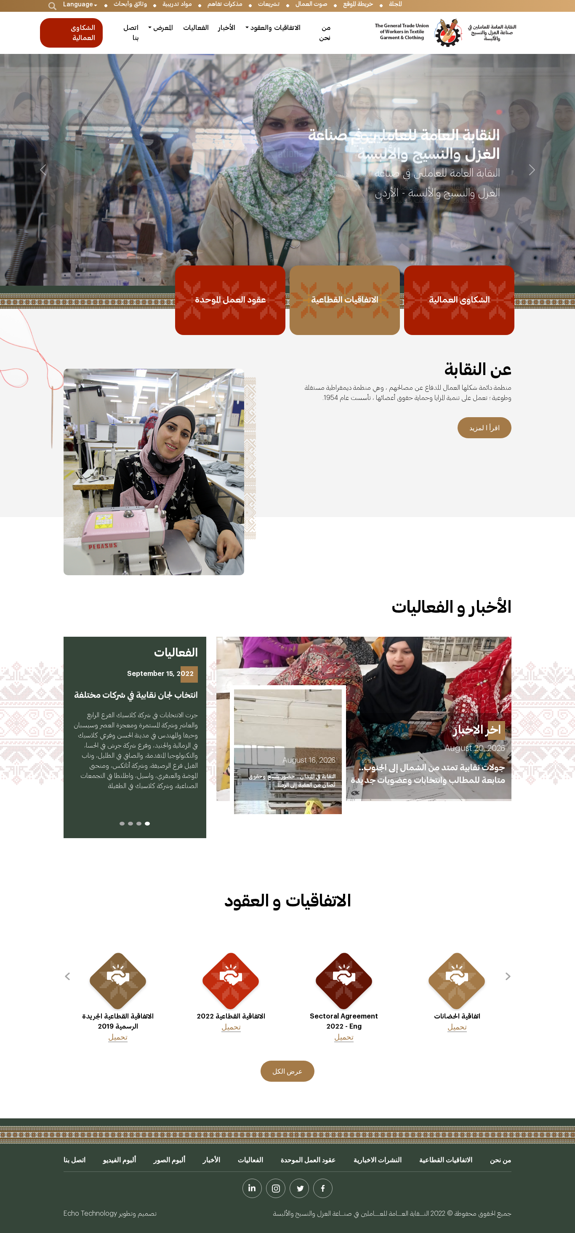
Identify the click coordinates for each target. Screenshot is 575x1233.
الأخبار (226, 27)
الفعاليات (196, 27)
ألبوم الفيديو (119, 1159)
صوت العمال (311, 4)
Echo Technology (90, 1213)
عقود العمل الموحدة (308, 1159)
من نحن (324, 32)
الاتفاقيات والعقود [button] (275, 27)
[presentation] (507, 978)
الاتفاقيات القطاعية (445, 1159)
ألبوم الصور (169, 1159)
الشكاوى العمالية (83, 32)
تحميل (457, 1026)
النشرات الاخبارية (378, 1159)
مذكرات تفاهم (225, 4)
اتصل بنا (130, 32)
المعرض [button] (163, 27)
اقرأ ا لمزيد (484, 427)
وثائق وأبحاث (130, 4)
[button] (147, 824)
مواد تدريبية (177, 4)
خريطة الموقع (358, 4)
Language (78, 5)
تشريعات (269, 4)
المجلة (395, 4)
